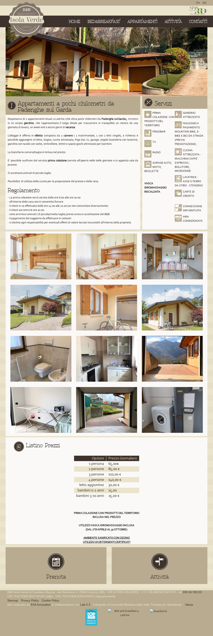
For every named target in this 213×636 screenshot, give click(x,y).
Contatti (198, 21)
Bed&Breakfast (104, 21)
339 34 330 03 (192, 592)
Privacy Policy (30, 600)
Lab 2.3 (85, 604)
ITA (198, 3)
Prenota (56, 576)
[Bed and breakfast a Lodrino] (125, 613)
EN (204, 3)
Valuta (188, 604)
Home (74, 21)
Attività (173, 21)
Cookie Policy (50, 600)
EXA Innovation (41, 604)
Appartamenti (142, 21)
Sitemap (12, 600)
